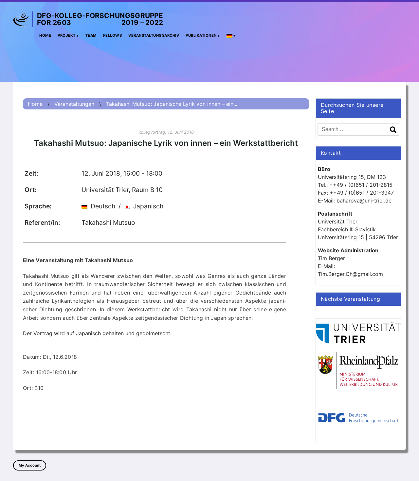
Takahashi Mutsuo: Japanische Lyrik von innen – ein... (171, 104)
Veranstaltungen (74, 104)
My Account (30, 465)
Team (91, 35)
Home (45, 35)
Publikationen (201, 35)
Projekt (67, 35)
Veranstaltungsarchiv (153, 35)
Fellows (112, 35)
